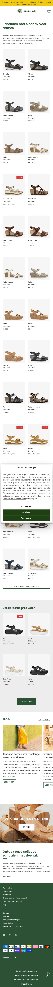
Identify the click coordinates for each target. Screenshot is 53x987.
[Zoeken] (43, 11)
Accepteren (26, 518)
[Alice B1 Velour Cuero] (14, 435)
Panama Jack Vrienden (12, 901)
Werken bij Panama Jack (13, 926)
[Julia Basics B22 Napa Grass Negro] (14, 102)
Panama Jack (13, 958)
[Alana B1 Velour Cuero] (39, 435)
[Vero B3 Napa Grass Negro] (14, 393)
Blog (4, 904)
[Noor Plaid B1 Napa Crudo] (14, 665)
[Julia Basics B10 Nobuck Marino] (14, 560)
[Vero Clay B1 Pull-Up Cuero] (39, 185)
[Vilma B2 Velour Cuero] (14, 351)
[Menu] (4, 11)
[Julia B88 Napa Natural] (39, 268)
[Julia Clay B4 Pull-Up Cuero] (14, 227)
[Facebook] (4, 935)
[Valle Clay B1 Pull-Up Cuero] (39, 227)
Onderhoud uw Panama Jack (15, 898)
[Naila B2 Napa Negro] (39, 665)
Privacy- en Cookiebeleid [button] (26, 975)
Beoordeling (8, 923)
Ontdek (26, 827)
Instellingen (26, 506)
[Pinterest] (16, 935)
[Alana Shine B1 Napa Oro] (14, 185)
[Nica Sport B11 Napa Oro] (39, 560)
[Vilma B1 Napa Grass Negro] (39, 60)
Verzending (7, 888)
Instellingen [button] (26, 984)
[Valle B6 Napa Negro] (39, 351)
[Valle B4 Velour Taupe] (39, 102)
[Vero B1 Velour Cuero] (39, 310)
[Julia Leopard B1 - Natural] (39, 393)
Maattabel (7, 894)
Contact (6, 913)
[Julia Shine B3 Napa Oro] (39, 143)
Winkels (6, 916)
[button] (47, 974)
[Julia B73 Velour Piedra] (14, 143)
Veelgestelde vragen (11, 919)
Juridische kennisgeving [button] (26, 971)
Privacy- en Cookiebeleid (14, 498)
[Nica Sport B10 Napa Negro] (14, 60)
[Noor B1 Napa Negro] (14, 624)
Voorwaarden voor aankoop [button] (26, 979)
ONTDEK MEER (26, 701)
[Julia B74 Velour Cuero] (14, 310)
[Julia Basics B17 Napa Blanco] (14, 268)
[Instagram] (10, 935)
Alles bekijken (44, 720)
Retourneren (8, 891)
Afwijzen (26, 512)
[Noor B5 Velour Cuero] (39, 624)
